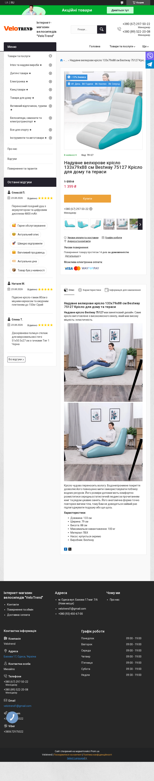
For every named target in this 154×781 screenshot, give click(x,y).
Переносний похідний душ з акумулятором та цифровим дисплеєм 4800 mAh (29, 210)
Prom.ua (95, 751)
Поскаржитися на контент (68, 754)
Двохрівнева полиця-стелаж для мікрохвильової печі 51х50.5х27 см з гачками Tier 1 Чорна (30, 339)
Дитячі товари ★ (20, 73)
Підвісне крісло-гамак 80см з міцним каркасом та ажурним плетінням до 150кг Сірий (30, 301)
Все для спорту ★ (21, 129)
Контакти (13, 604)
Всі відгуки (15, 359)
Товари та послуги (121, 46)
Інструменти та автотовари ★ (28, 137)
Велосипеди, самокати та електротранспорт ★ (26, 119)
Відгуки (12, 158)
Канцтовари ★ (19, 89)
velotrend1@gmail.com (72, 608)
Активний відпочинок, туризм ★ (28, 107)
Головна (94, 46)
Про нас (12, 148)
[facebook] (65, 549)
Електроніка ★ (19, 81)
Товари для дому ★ (22, 97)
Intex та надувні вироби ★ (26, 64)
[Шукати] (101, 29)
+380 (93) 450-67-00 (70, 613)
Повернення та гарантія (22, 168)
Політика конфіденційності (97, 754)
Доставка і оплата (18, 614)
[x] (69, 549)
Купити (87, 198)
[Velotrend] (19, 29)
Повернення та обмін (20, 609)
